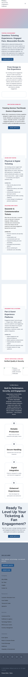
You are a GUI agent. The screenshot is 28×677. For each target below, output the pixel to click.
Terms (11, 673)
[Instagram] (12, 657)
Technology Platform (6, 622)
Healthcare (4, 646)
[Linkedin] (21, 657)
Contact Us (4, 588)
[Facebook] (3, 657)
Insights (3, 585)
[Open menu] (25, 4)
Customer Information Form (8, 597)
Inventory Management (7, 627)
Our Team (4, 582)
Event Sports (5, 637)
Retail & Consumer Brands (8, 640)
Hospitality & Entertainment (8, 649)
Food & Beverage (6, 643)
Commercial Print (6, 616)
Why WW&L (4, 579)
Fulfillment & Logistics (7, 619)
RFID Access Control (7, 624)
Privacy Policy (5, 673)
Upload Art (4, 606)
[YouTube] (17, 657)
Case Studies (5, 600)
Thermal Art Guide (6, 603)
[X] (8, 657)
